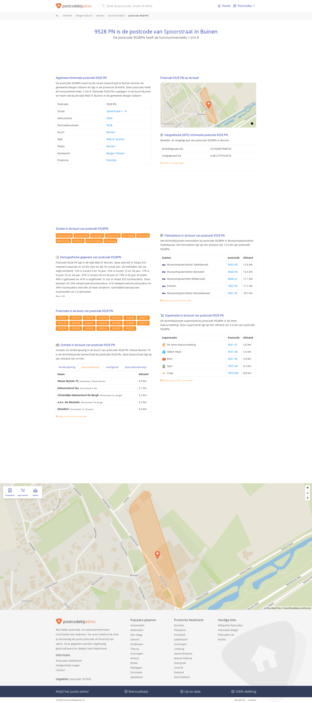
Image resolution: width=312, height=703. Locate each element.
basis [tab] (91, 367)
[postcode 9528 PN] (76, 5)
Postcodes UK (226, 634)
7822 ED (233, 286)
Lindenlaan (97, 235)
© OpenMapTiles (272, 607)
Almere (134, 658)
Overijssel (180, 663)
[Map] (156, 546)
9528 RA (89, 323)
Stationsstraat (64, 235)
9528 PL (62, 317)
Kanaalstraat (81, 235)
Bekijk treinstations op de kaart (176, 300)
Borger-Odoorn (116, 153)
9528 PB (116, 328)
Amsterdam (137, 625)
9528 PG (62, 328)
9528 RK (76, 323)
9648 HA (233, 271)
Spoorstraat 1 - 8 (117, 111)
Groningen (136, 653)
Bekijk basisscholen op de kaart (72, 416)
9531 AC (233, 344)
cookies (252, 700)
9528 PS (103, 328)
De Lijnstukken (94, 240)
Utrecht (134, 639)
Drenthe (111, 160)
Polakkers (78, 240)
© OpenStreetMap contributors (296, 607)
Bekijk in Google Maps (173, 163)
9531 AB (233, 351)
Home (226, 6)
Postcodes (245, 6)
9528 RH (116, 317)
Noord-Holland (183, 658)
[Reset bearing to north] (307, 498)
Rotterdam (136, 630)
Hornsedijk (128, 235)
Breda (134, 663)
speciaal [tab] (136, 367)
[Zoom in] (307, 487)
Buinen (111, 132)
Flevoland (180, 630)
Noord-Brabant (183, 653)
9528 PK (62, 323)
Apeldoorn (136, 677)
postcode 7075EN (80, 679)
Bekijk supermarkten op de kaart (177, 380)
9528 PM (102, 317)
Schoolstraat (113, 235)
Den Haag (136, 634)
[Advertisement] (156, 56)
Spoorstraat (178, 31)
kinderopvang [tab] (67, 367)
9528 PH (76, 317)
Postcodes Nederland (69, 660)
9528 (109, 125)
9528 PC (89, 317)
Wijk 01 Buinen (116, 139)
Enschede (136, 672)
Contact (60, 670)
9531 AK (233, 358)
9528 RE (130, 323)
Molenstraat (63, 240)
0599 (109, 118)
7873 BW (233, 373)
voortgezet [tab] (112, 367)
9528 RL (130, 328)
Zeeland (179, 672)
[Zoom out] (307, 493)
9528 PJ (89, 328)
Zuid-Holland (182, 677)
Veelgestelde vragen (68, 665)
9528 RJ (130, 317)
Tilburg (134, 649)
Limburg (179, 649)
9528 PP (143, 323)
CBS (63, 296)
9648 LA (232, 279)
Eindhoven (136, 644)
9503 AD (233, 264)
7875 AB (233, 366)
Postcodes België (228, 630)
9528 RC (143, 317)
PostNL (222, 639)
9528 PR (76, 328)
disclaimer (239, 700)
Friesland (179, 634)
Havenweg (143, 235)
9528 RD (116, 323)
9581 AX (232, 293)
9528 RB (103, 323)
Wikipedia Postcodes (230, 625)
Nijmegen (136, 667)
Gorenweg (110, 240)
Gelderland (181, 639)
